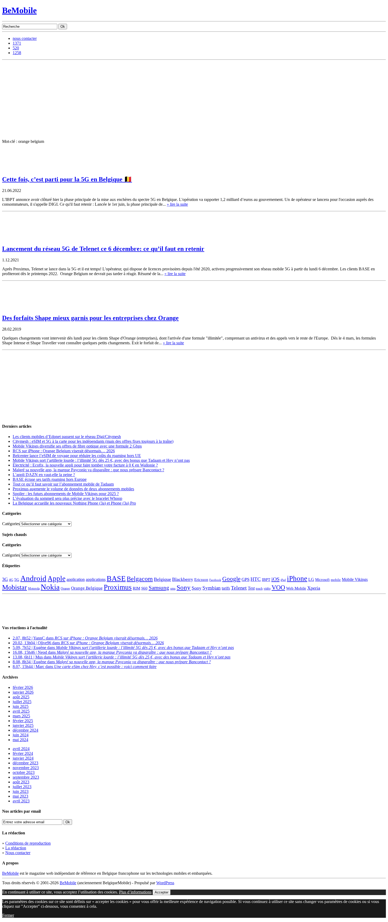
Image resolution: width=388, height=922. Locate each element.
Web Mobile (296, 588)
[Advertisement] (194, 100)
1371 (17, 43)
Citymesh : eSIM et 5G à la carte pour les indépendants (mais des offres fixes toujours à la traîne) (93, 441)
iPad (283, 579)
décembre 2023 (25, 763)
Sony (184, 587)
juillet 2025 (22, 701)
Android (33, 578)
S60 (144, 588)
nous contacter (25, 38)
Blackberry (182, 579)
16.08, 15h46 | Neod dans (112, 652)
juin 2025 (21, 706)
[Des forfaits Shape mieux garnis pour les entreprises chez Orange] (15, 308)
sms (173, 588)
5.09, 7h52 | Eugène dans (123, 647)
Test (251, 588)
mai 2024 (20, 739)
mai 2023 (20, 796)
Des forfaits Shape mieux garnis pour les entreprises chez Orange (90, 317)
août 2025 (21, 697)
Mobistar (14, 587)
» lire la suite (177, 204)
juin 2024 (21, 735)
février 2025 (23, 720)
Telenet (239, 588)
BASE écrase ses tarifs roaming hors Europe (50, 479)
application (76, 579)
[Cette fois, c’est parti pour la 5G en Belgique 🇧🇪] (15, 169)
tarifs (226, 588)
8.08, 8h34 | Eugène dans (112, 662)
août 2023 (21, 782)
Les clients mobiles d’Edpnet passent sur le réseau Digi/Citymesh (67, 436)
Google (231, 579)
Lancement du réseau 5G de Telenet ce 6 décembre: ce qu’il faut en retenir (103, 248)
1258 (17, 52)
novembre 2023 (26, 767)
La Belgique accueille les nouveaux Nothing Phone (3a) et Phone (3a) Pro (74, 503)
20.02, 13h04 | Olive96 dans (88, 643)
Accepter (161, 892)
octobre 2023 (24, 772)
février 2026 (23, 687)
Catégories (11, 523)
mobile (336, 580)
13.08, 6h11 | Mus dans (121, 657)
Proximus (118, 587)
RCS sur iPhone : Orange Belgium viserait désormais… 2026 (64, 451)
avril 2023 (21, 801)
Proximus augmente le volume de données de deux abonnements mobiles (73, 489)
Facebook (215, 579)
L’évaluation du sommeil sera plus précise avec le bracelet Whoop (67, 498)
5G (16, 579)
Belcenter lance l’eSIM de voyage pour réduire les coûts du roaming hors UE (77, 455)
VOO (278, 587)
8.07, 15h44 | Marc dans (85, 666)
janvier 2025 (23, 725)
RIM (136, 588)
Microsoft (322, 579)
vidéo (267, 588)
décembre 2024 (25, 730)
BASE (116, 578)
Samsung (159, 588)
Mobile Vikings (355, 579)
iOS (275, 579)
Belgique (162, 579)
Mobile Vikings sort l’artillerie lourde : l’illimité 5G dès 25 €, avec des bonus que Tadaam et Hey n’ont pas (101, 460)
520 (16, 48)
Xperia (313, 588)
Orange (65, 588)
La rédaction (15, 848)
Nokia (50, 587)
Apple (56, 578)
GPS (245, 579)
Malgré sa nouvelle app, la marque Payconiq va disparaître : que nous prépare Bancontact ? (88, 470)
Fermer (8, 915)
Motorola (34, 588)
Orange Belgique (87, 588)
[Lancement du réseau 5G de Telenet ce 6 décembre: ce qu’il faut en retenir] (15, 238)
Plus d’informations (135, 892)
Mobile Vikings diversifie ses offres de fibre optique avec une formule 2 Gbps (77, 446)
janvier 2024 (23, 758)
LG (311, 579)
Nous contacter (17, 852)
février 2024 (23, 753)
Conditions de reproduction (28, 843)
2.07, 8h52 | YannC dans (85, 638)
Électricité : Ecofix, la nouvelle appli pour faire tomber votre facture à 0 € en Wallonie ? (85, 465)
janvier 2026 (23, 692)
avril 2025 (21, 711)
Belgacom (140, 578)
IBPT (266, 579)
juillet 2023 (22, 786)
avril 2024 (21, 748)
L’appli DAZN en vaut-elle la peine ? (44, 474)
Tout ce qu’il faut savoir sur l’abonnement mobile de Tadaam (63, 484)
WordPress (165, 883)
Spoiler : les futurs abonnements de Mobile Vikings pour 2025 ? (66, 493)
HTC (255, 579)
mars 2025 (21, 716)
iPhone (297, 578)
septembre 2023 (26, 777)
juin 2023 (21, 791)
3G (5, 579)
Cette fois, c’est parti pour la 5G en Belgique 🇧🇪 (67, 179)
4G (11, 580)
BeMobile (19, 10)
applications (96, 579)
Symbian (211, 588)
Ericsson (201, 579)
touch (259, 588)
